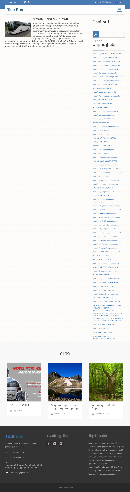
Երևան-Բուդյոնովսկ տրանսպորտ (107, 206)
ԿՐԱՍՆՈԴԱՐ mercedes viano (103, 100)
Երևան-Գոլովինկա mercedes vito (106, 279)
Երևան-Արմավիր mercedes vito (105, 84)
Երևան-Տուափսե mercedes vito (105, 271)
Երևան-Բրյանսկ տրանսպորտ (105, 176)
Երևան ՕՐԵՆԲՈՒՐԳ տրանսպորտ (106, 252)
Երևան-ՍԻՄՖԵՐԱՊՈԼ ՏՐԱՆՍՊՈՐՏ (106, 302)
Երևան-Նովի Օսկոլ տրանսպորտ (106, 169)
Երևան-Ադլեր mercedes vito (103, 290)
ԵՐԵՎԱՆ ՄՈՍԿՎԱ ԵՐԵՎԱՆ (103, 188)
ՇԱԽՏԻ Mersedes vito (101, 123)
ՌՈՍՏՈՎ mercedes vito (101, 107)
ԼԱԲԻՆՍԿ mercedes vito (102, 88)
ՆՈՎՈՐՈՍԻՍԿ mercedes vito (103, 298)
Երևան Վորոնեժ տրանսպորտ (105, 184)
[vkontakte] (25, 2)
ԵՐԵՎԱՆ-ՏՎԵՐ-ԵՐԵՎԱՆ (102, 195)
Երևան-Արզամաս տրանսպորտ (106, 263)
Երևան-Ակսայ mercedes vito (104, 119)
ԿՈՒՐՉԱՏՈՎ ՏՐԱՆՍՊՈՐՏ (102, 146)
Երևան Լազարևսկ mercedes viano (106, 282)
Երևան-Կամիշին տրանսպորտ (105, 221)
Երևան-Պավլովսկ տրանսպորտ (106, 180)
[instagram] (28, 2)
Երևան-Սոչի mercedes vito (103, 286)
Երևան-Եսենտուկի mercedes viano (106, 65)
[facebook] (22, 2)
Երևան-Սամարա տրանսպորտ (105, 244)
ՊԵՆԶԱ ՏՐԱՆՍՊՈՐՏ (101, 255)
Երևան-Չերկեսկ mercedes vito (105, 73)
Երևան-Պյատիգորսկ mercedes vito (106, 61)
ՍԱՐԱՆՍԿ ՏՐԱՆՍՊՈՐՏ (102, 259)
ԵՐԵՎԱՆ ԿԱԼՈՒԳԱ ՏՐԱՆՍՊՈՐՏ (105, 161)
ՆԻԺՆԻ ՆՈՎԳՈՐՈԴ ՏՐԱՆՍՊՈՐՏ (105, 267)
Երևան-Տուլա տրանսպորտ (104, 153)
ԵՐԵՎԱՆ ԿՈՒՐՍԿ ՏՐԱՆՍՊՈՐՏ (104, 138)
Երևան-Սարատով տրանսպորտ (106, 225)
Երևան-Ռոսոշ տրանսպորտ (104, 130)
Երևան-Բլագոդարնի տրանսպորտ (107, 210)
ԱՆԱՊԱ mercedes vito (101, 275)
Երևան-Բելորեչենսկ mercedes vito (106, 96)
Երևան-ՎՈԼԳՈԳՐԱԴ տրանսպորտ (106, 217)
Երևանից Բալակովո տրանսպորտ (107, 233)
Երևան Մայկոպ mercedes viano (105, 92)
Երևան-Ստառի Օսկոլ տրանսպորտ (107, 172)
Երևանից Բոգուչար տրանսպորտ (106, 127)
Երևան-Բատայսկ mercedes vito (105, 111)
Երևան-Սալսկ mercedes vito (104, 115)
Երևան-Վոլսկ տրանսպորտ (104, 229)
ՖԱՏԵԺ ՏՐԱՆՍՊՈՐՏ (100, 142)
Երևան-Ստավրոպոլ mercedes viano (107, 81)
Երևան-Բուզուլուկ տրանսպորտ (106, 248)
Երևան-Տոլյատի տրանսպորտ (105, 240)
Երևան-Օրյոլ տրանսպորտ (103, 150)
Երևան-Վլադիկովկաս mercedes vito (107, 54)
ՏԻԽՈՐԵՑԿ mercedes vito (102, 104)
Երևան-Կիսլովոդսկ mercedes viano (106, 69)
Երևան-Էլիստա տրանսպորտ (105, 213)
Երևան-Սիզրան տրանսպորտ (105, 236)
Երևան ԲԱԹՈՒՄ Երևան (102, 328)
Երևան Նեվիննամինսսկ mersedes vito (108, 77)
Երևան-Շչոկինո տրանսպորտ (105, 157)
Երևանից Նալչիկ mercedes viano (105, 57)
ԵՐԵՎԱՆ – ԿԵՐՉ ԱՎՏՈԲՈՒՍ (104, 325)
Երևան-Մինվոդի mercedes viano (105, 294)
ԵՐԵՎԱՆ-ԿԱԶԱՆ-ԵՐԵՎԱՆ (102, 332)
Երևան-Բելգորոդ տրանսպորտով (106, 134)
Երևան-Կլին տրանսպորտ (103, 192)
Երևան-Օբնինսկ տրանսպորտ (105, 165)
